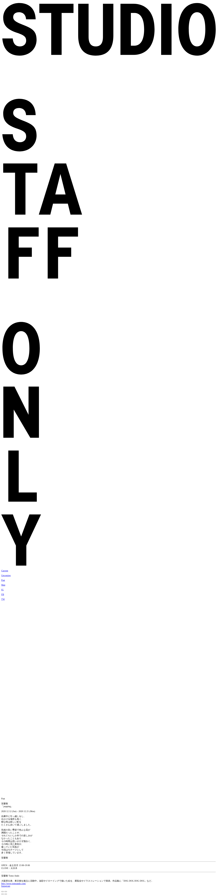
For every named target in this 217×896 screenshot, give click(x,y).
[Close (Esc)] (2, 891)
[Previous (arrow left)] (2, 894)
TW (3, 599)
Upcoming (6, 575)
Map (3, 585)
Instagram (5, 886)
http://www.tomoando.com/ (13, 883)
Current (4, 571)
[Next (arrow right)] (5, 894)
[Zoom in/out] (5, 891)
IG (2, 590)
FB (2, 594)
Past (3, 580)
